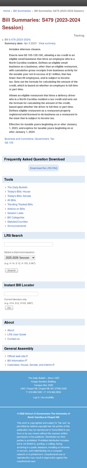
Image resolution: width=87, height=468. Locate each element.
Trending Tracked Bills (20, 204)
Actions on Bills (16, 208)
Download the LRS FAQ (43, 168)
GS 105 (9, 142)
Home (6, 10)
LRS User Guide (16, 334)
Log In (36, 397)
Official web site (17, 356)
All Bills (11, 200)
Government (42, 138)
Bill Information (17, 360)
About (10, 330)
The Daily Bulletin (17, 187)
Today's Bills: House (18, 191)
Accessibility (47, 397)
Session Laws (15, 213)
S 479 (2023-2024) (20, 39)
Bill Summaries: (22, 10)
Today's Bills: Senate (19, 196)
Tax (52, 138)
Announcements (16, 225)
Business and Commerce (19, 138)
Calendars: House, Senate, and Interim (30, 364)
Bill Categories (15, 217)
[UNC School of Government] (42, 3)
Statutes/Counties (17, 221)
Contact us (13, 338)
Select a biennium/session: (19, 252)
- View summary (46, 43)
